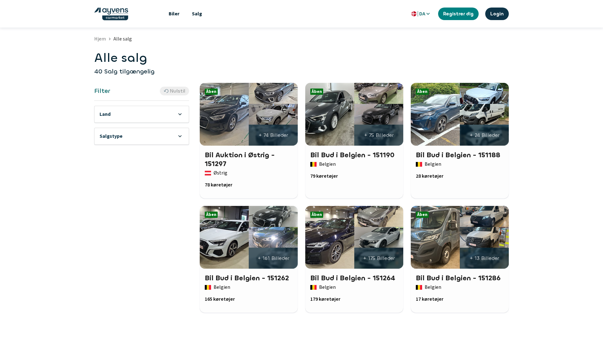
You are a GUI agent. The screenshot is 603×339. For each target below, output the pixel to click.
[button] (142, 114)
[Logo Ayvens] (111, 14)
